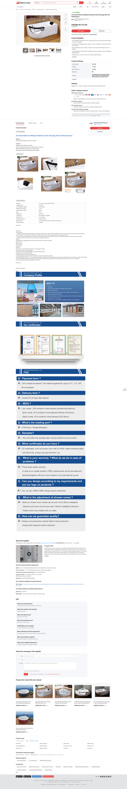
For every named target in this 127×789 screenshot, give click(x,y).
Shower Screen (90, 745)
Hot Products (36, 780)
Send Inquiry (81, 31)
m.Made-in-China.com (67, 781)
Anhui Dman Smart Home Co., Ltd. (82, 19)
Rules (110, 6)
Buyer (81, 6)
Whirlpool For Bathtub (67, 766)
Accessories (89, 748)
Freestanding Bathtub (43, 584)
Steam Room (76, 584)
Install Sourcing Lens (49, 776)
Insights (91, 780)
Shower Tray (51, 584)
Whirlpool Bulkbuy (48, 770)
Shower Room (26, 584)
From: (22, 656)
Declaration (77, 784)
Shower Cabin (66, 743)
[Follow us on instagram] (104, 776)
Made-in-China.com (57, 781)
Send (26, 674)
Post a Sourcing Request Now (53, 674)
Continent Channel (79, 780)
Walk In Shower (90, 743)
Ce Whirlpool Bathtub (95, 766)
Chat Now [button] (102, 31)
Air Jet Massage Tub (33, 760)
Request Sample (93, 34)
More (17, 772)
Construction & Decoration (25, 9)
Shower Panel (18, 748)
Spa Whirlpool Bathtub (21, 770)
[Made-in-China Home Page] (23, 2)
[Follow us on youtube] (106, 776)
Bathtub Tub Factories (21, 766)
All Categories (20, 6)
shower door (18, 743)
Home (17, 9)
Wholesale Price (71, 780)
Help (87, 6)
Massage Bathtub (40, 9)
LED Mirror (66, 748)
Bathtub (33, 9)
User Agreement (71, 784)
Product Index (86, 780)
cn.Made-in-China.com (76, 781)
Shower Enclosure (34, 584)
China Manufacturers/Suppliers (53, 780)
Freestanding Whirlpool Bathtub (35, 770)
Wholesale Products (63, 780)
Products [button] (37, 2)
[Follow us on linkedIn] (110, 776)
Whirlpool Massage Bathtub (51, 9)
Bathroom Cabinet (43, 748)
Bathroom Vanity (61, 584)
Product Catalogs (34, 740)
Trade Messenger (37, 776)
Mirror (55, 584)
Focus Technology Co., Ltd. (54, 784)
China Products (43, 780)
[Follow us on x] (102, 776)
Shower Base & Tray (68, 745)
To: (22, 659)
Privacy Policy (83, 784)
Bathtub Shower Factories (47, 766)
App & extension (95, 6)
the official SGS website (47, 543)
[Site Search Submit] (81, 2)
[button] (77, 2)
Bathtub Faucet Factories (34, 766)
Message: (21, 663)
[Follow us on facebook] (101, 776)
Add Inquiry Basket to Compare (42, 55)
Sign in (109, 3)
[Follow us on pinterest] (108, 776)
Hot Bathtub (58, 766)
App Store (19, 776)
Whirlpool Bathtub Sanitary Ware (82, 766)
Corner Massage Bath (21, 760)
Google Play (27, 776)
